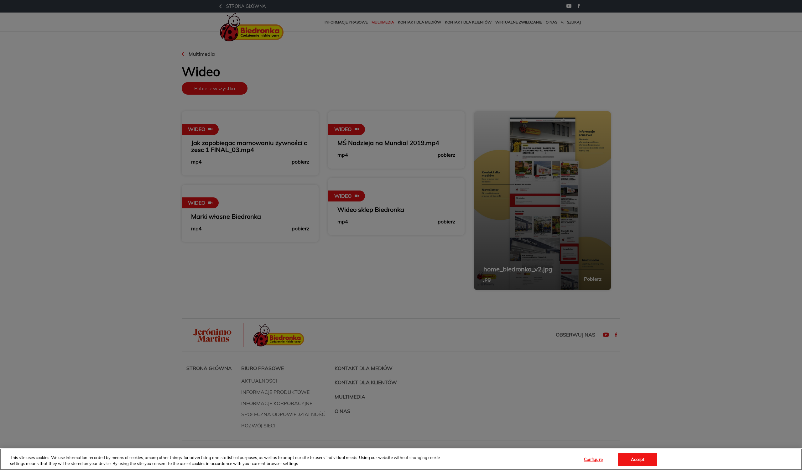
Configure (593, 459)
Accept (637, 459)
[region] (401, 459)
